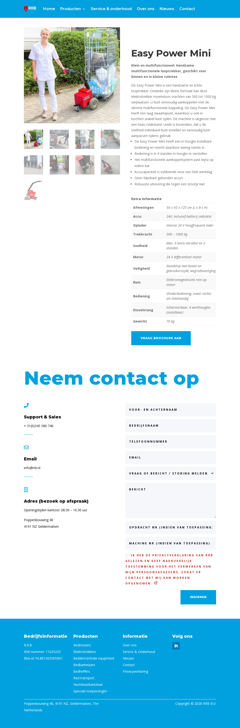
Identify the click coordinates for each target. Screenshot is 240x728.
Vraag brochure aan (161, 338)
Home (49, 9)
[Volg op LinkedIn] (176, 645)
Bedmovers (82, 645)
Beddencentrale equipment (93, 658)
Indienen (198, 597)
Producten (70, 9)
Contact (187, 9)
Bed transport (83, 678)
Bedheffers (81, 671)
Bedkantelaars (84, 665)
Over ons (145, 9)
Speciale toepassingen (90, 691)
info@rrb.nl (32, 468)
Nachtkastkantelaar (88, 684)
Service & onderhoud (111, 9)
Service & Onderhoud (139, 651)
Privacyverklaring (135, 671)
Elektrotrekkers (84, 651)
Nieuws (167, 9)
